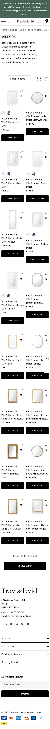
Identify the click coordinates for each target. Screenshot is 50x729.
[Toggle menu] (3, 22)
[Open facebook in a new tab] (2, 624)
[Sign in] (39, 21)
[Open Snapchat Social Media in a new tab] (28, 624)
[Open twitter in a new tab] (6, 624)
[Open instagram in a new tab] (12, 624)
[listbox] (19, 78)
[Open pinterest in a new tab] (17, 624)
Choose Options (13, 138)
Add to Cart (37, 132)
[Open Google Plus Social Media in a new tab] (23, 624)
